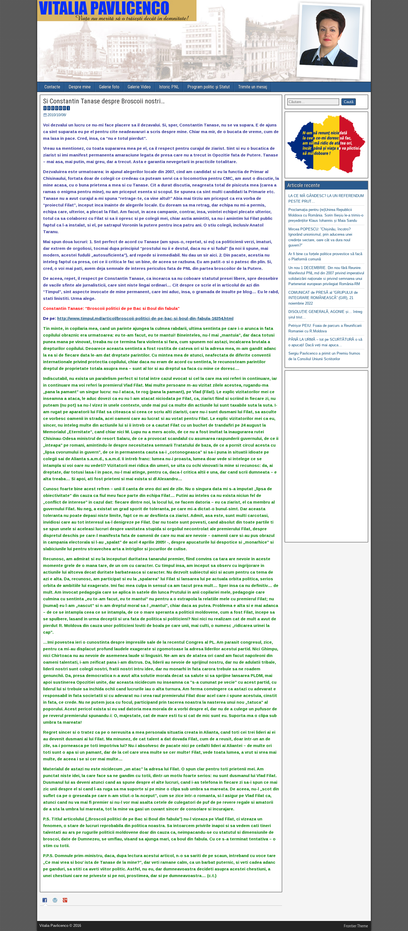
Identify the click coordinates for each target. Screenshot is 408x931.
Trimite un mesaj (252, 86)
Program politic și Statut (208, 86)
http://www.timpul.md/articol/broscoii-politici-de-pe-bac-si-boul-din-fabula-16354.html (145, 318)
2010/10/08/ (56, 115)
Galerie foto (109, 86)
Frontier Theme (356, 925)
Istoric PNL (169, 86)
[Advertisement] (326, 456)
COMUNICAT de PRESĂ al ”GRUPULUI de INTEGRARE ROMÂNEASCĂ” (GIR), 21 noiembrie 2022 (323, 297)
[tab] (45, 901)
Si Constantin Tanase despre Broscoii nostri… (104, 101)
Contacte (52, 86)
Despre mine (80, 86)
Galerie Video (139, 86)
